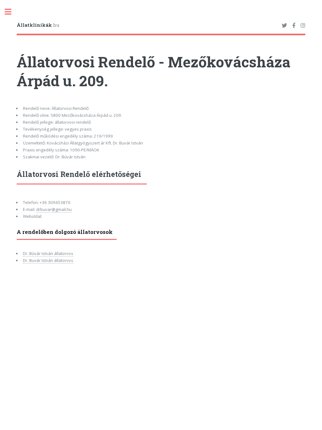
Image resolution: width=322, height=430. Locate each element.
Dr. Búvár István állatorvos (48, 253)
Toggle (11, 12)
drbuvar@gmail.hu (54, 209)
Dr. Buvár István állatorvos (48, 260)
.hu (38, 25)
